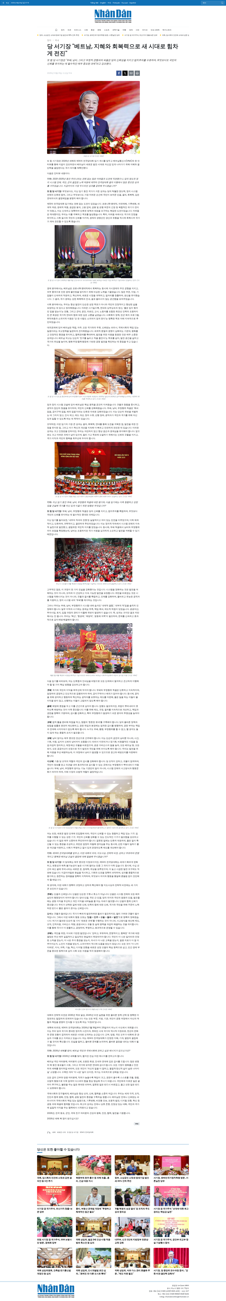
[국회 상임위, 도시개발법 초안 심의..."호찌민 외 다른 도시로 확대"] (93, 1258)
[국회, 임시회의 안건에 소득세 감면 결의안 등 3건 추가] (54, 1165)
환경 (92, 30)
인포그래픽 (155, 30)
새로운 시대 (61, 1132)
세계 (131, 30)
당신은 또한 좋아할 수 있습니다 (58, 1149)
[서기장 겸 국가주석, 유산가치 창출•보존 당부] (54, 1196)
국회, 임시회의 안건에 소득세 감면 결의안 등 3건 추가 (54, 1179)
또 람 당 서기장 (72, 1132)
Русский (125, 3)
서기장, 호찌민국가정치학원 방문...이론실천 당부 (171, 1179)
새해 (54, 1132)
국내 (57, 40)
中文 (109, 3)
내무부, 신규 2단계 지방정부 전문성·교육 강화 (132, 1241)
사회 (86, 30)
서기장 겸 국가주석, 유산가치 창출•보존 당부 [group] (96, 35)
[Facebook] (118, 73)
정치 (63, 30)
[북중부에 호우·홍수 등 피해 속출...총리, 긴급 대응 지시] (93, 1165)
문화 (99, 30)
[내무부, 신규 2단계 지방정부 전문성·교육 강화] (132, 1227)
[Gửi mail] (131, 73)
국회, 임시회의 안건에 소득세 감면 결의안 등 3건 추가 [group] (137, 35)
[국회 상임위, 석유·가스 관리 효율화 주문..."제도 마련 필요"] (132, 1258)
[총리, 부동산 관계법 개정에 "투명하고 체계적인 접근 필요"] (93, 1196)
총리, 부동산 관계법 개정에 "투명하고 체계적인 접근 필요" (93, 1210)
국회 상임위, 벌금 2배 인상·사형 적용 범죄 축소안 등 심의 (93, 1241)
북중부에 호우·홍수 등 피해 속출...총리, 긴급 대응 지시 (92, 1179)
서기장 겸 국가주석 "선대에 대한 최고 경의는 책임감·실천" (171, 1210)
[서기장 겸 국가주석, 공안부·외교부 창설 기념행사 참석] (171, 1227)
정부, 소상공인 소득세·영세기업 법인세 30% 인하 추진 (132, 1179)
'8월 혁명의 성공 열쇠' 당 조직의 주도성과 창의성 (132, 1210)
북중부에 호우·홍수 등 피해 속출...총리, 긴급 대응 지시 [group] (182, 35)
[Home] (56, 30)
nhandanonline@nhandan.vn (177, 1297)
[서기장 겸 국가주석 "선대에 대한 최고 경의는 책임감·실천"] (171, 1196)
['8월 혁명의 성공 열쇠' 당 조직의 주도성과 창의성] (132, 1196)
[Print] (137, 73)
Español (133, 3)
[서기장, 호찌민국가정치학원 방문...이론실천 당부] (171, 1165)
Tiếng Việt (94, 3)
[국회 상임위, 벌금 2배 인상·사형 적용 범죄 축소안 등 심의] (93, 1227)
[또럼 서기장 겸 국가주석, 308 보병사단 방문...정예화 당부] (54, 1227)
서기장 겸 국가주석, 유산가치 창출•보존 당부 (54, 1210)
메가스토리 (167, 30)
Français (116, 3)
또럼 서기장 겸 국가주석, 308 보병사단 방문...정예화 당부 (54, 1241)
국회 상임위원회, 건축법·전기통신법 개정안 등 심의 (54, 1272)
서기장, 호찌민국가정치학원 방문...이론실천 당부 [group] (57, 35)
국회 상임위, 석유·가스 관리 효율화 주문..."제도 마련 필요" (132, 1272)
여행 (124, 30)
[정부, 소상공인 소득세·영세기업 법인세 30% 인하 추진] (132, 1165)
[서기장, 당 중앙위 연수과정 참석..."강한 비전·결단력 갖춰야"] (171, 1258)
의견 (69, 30)
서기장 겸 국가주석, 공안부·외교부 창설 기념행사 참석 (171, 1241)
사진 (137, 30)
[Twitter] (125, 73)
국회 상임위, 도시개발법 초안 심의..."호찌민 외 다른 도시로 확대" (91, 1272)
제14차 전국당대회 (86, 1132)
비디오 (145, 30)
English (103, 3)
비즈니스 (77, 30)
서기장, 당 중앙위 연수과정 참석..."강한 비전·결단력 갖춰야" (171, 1272)
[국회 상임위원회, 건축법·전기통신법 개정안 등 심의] (54, 1258)
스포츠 (106, 30)
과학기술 (115, 30)
